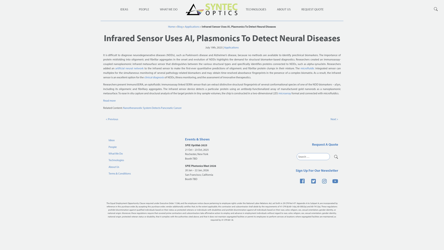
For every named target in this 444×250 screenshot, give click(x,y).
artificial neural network (129, 68)
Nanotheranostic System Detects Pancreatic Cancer (152, 108)
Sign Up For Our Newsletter (317, 170)
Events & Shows (197, 139)
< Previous (112, 119)
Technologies (256, 9)
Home (171, 26)
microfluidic (307, 68)
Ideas (124, 9)
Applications (192, 26)
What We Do (168, 9)
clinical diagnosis (154, 77)
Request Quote (312, 9)
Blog (180, 26)
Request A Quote (325, 144)
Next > (334, 119)
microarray (285, 93)
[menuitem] (256, 9)
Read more (109, 100)
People (144, 9)
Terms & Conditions (120, 173)
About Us (284, 9)
